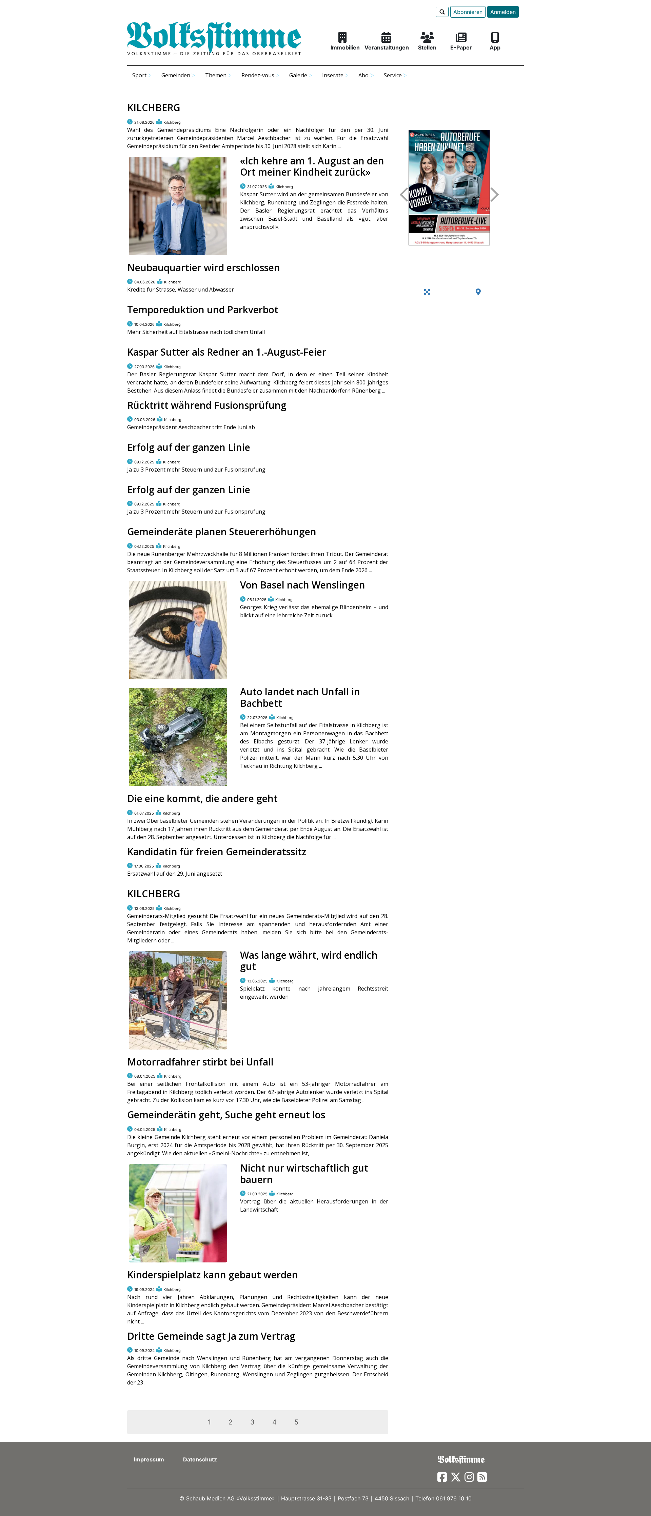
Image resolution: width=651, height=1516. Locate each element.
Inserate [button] (332, 75)
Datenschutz (200, 1459)
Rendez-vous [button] (257, 75)
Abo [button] (363, 75)
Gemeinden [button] (175, 75)
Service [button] (393, 75)
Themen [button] (215, 75)
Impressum (149, 1459)
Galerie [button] (298, 75)
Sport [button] (139, 75)
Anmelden (503, 11)
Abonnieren (467, 11)
